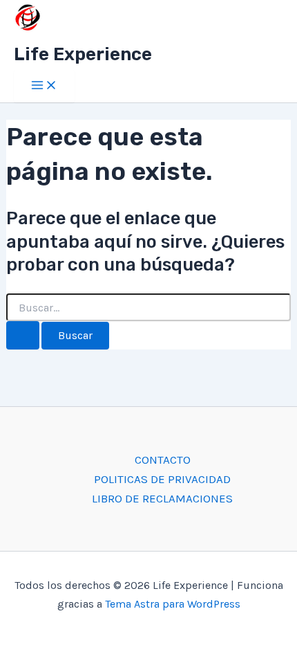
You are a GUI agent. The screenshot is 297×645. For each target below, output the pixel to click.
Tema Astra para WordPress (172, 603)
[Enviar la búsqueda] (22, 335)
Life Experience (83, 54)
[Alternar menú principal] (44, 86)
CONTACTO (163, 459)
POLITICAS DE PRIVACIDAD (162, 479)
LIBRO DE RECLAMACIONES (162, 498)
